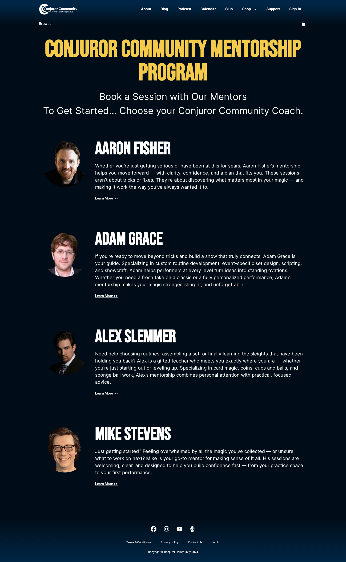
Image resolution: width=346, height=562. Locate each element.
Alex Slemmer (135, 336)
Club (229, 9)
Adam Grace (129, 239)
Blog (164, 9)
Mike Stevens (133, 434)
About (146, 9)
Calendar (208, 9)
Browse (45, 23)
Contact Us (195, 542)
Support (273, 9)
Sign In (295, 9)
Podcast (184, 9)
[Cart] (303, 24)
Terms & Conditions (138, 542)
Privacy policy (169, 542)
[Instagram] (167, 529)
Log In (216, 542)
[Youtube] (179, 529)
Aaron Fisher (133, 148)
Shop (246, 9)
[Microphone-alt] (192, 529)
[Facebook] (154, 529)
